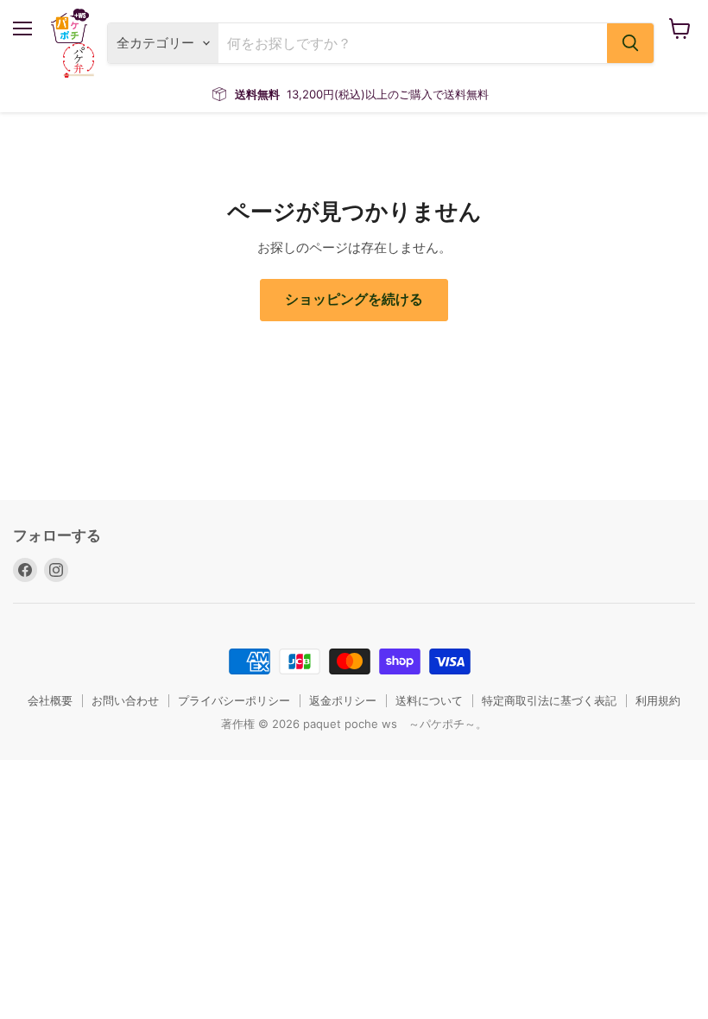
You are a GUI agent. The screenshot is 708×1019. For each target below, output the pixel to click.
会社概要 (50, 700)
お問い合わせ (125, 700)
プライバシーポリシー (234, 700)
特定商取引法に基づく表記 (549, 700)
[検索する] (630, 43)
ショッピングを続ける (354, 299)
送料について (429, 700)
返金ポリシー (342, 700)
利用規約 (657, 700)
